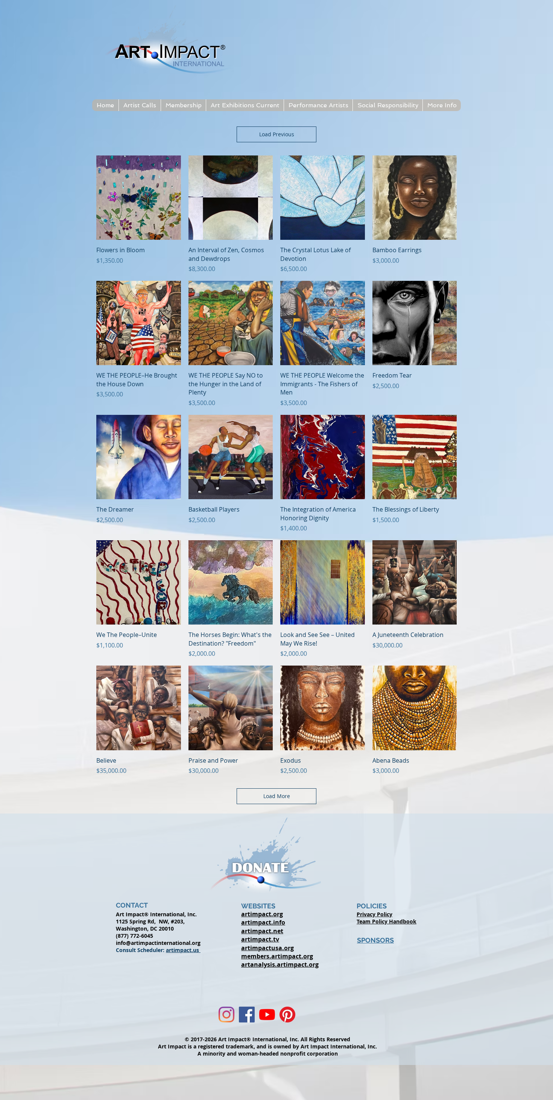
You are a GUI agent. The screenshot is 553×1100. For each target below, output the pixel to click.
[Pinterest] (287, 1014)
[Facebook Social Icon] (247, 1014)
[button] (139, 105)
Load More (276, 796)
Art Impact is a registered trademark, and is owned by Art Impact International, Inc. (267, 1046)
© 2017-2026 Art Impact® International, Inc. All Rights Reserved (267, 1039)
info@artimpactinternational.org (158, 942)
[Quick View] (138, 197)
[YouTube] (267, 1014)
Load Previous (276, 134)
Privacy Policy (374, 914)
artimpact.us (183, 950)
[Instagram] (226, 1014)
